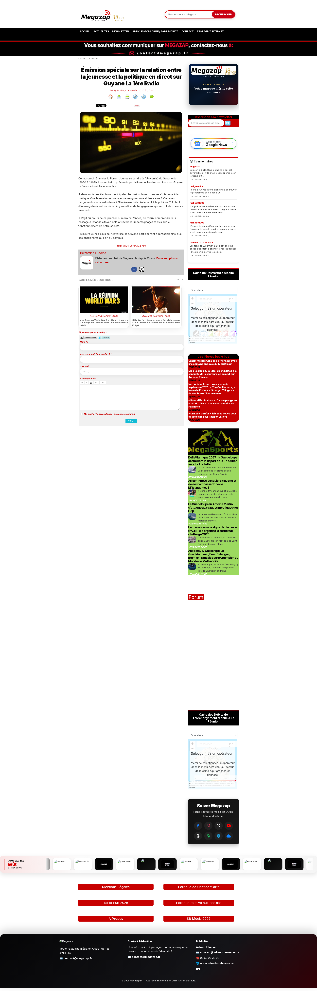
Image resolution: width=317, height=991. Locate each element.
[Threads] (198, 836)
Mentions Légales (116, 887)
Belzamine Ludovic (93, 253)
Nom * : (84, 342)
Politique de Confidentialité (199, 887)
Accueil (85, 31)
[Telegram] (218, 836)
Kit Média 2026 (199, 919)
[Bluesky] (229, 836)
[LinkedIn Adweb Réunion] (198, 968)
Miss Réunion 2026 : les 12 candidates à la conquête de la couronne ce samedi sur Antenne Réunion (212, 374)
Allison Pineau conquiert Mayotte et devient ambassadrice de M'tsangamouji (212, 484)
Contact (187, 31)
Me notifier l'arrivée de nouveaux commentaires (109, 414)
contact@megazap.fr (78, 958)
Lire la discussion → (199, 179)
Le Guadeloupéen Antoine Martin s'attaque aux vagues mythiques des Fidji (213, 507)
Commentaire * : (88, 378)
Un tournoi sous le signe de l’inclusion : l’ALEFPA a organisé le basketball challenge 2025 (213, 531)
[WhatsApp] (208, 836)
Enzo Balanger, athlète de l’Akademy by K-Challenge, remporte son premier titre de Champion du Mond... (218, 567)
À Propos (116, 919)
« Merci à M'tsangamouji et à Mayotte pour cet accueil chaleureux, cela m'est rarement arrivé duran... (217, 494)
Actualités (101, 31)
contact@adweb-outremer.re (219, 952)
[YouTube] (229, 826)
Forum (196, 597)
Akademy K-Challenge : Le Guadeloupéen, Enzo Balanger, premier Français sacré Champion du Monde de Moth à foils (213, 556)
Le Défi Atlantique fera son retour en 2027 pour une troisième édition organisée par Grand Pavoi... (217, 470)
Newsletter (120, 31)
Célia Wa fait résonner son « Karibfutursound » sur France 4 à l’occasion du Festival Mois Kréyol (156, 323)
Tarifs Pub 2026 (115, 903)
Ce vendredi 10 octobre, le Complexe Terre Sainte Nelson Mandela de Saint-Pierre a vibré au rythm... (218, 540)
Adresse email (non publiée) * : (96, 354)
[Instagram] (208, 826)
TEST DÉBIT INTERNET (210, 31)
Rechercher (223, 14)
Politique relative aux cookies (198, 903)
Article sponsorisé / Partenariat (155, 31)
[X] (218, 826)
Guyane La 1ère (137, 245)
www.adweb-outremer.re (217, 963)
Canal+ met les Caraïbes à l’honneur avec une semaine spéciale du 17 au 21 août (212, 362)
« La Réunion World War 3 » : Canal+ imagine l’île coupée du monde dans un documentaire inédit (104, 323)
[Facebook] (198, 826)
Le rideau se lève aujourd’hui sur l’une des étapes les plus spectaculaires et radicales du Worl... (217, 517)
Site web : (85, 366)
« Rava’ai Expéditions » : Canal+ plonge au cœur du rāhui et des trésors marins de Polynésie (212, 403)
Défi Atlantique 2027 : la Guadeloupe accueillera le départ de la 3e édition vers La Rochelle (212, 461)
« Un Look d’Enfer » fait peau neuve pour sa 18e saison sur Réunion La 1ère (212, 415)
